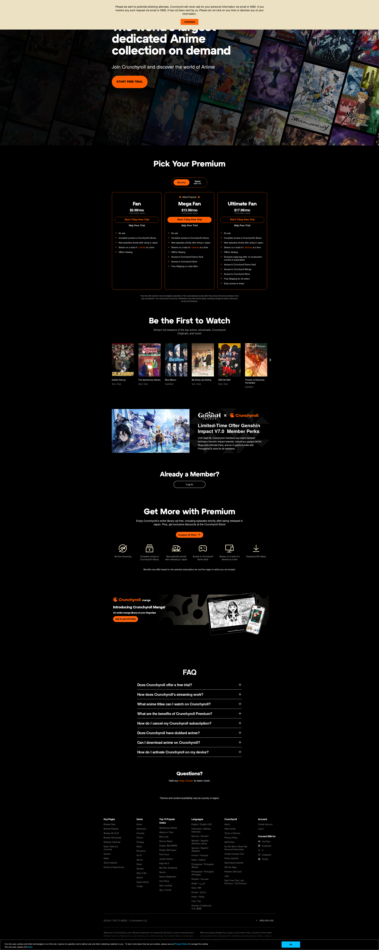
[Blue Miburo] (176, 364)
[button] (264, 920)
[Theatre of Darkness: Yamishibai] (256, 365)
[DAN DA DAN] (229, 364)
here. (30, 946)
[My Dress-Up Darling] (203, 364)
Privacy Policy (181, 943)
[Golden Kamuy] (123, 364)
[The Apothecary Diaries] (149, 364)
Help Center (186, 780)
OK (290, 944)
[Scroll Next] (270, 360)
